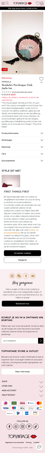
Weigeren (22, 260)
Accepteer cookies (22, 253)
